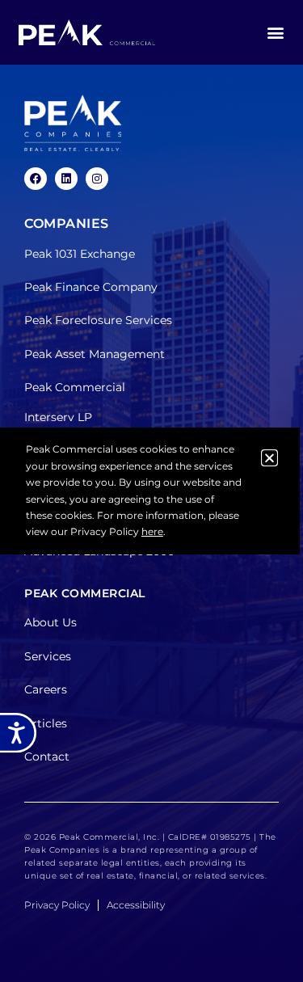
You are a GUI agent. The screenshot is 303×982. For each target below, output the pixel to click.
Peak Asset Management (94, 354)
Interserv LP (58, 417)
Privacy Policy (57, 905)
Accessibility (136, 905)
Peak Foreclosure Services (98, 320)
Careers (45, 689)
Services (47, 656)
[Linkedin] (66, 178)
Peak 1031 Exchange (79, 254)
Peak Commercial (74, 387)
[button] (275, 32)
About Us (50, 622)
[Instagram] (97, 178)
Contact (46, 756)
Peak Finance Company (91, 287)
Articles (45, 723)
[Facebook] (35, 178)
